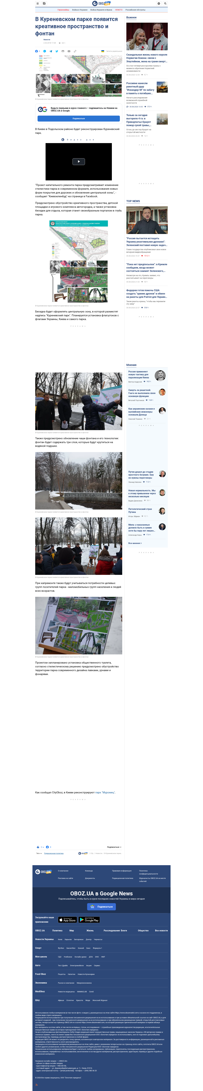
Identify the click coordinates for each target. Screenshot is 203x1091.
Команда (89, 871)
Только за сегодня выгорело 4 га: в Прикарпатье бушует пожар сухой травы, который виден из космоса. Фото (138, 120)
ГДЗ (59, 957)
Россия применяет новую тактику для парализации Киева (138, 374)
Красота (79, 1000)
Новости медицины (66, 992)
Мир (71, 930)
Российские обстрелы (135, 10)
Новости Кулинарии (86, 974)
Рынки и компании (66, 983)
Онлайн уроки (80, 957)
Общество (143, 930)
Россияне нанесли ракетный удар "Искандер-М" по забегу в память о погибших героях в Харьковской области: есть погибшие (140, 88)
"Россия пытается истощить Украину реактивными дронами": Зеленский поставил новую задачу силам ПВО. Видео (146, 242)
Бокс (88, 948)
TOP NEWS (133, 201)
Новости (47, 40)
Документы (90, 878)
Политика (57, 930)
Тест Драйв (63, 965)
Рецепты (61, 974)
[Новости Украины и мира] (83, 854)
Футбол (61, 948)
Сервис (97, 965)
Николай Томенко (135, 419)
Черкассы (98, 939)
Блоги (124, 930)
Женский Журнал (100, 1000)
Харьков (68, 939)
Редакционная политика (54, 853)
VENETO (118, 10)
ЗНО (97, 957)
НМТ (103, 957)
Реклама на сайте (65, 878)
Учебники (68, 957)
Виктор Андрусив (135, 382)
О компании (63, 871)
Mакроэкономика (84, 983)
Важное (131, 17)
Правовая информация (121, 871)
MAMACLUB (82, 992)
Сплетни (70, 1000)
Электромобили (77, 965)
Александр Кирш (135, 535)
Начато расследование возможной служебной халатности (136, 100)
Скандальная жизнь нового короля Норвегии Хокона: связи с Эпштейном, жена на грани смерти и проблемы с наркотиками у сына (146, 58)
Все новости (161, 930)
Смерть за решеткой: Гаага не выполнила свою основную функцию (141, 393)
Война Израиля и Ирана (101, 10)
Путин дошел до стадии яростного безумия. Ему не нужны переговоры (141, 475)
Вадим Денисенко (135, 501)
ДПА (91, 957)
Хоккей (81, 948)
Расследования (112, 930)
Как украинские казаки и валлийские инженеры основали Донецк (141, 411)
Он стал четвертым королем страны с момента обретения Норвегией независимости (143, 68)
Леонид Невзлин (134, 482)
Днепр (88, 939)
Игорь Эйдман (134, 516)
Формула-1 (97, 948)
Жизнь (90, 930)
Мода (87, 1000)
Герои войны (63, 10)
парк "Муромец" (105, 792)
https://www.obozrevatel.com (126, 1013)
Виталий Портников (136, 400)
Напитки (71, 974)
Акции (89, 965)
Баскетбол (71, 948)
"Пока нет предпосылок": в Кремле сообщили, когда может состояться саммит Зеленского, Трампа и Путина (146, 268)
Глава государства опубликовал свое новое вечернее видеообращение (146, 250)
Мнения (131, 365)
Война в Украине (79, 10)
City (91, 853)
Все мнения (134, 543)
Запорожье (78, 939)
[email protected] (66, 1071)
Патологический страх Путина (140, 510)
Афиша (61, 1000)
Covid (91, 992)
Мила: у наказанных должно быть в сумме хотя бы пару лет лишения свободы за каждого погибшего (142, 527)
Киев (60, 939)
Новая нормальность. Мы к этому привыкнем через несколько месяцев (142, 493)
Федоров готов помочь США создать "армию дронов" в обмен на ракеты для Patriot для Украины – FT (146, 294)
